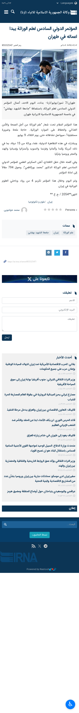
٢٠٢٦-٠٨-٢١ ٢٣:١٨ (65, 440)
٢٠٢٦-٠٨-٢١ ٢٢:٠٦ (65, 486)
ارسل (6, 338)
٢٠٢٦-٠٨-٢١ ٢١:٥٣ (65, 496)
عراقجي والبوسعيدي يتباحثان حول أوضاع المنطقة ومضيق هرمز (41, 491)
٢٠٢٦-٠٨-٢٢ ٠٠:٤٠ (65, 414)
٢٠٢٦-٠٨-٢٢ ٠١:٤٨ (65, 389)
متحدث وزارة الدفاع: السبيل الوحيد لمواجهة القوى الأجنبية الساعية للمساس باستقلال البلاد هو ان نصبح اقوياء (40, 448)
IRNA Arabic (45, 12)
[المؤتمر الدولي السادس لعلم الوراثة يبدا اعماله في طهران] (39, 74)
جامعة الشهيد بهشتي (38, 233)
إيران (49, 202)
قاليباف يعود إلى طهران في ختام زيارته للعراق (51, 435)
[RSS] (33, 546)
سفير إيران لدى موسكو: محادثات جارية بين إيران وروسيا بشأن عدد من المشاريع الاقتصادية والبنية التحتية (39, 479)
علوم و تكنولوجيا (36, 202)
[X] (39, 546)
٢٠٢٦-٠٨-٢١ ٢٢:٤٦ (65, 455)
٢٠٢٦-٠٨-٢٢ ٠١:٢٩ (65, 404)
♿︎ (70, 704)
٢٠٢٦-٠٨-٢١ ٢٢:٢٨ (65, 470)
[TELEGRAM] (45, 546)
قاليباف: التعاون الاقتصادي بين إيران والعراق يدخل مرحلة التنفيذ (41, 410)
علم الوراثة (68, 233)
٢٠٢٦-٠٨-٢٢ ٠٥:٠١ (65, 374)
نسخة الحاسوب (39, 535)
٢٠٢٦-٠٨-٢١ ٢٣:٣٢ (65, 430)
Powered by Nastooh (38, 569)
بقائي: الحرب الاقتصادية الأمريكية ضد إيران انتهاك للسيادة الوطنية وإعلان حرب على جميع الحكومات (40, 366)
